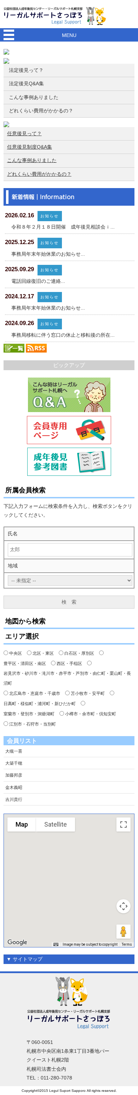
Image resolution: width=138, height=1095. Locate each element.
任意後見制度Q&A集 (29, 147)
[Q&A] (69, 394)
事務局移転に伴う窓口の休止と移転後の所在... (63, 335)
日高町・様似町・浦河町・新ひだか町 (40, 703)
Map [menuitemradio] (22, 824)
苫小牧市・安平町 (88, 693)
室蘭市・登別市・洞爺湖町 (29, 713)
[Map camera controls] (123, 906)
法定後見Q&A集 (26, 83)
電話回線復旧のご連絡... (38, 281)
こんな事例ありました (33, 97)
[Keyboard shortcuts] (55, 944)
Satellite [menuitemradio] (55, 824)
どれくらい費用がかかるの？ (41, 110)
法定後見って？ (26, 70)
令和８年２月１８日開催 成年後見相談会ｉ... (63, 227)
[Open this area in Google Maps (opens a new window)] (17, 942)
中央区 (15, 653)
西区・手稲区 (69, 663)
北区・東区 (43, 653)
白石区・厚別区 (79, 653)
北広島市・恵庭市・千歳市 (34, 693)
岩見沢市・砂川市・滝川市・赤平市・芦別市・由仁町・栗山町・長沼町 (67, 678)
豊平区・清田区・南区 (25, 663)
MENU (69, 35)
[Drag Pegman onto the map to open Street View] (123, 932)
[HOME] (57, 15)
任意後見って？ (24, 133)
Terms (127, 944)
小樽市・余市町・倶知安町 (90, 713)
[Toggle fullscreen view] (123, 824)
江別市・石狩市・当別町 (32, 724)
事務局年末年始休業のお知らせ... (48, 254)
